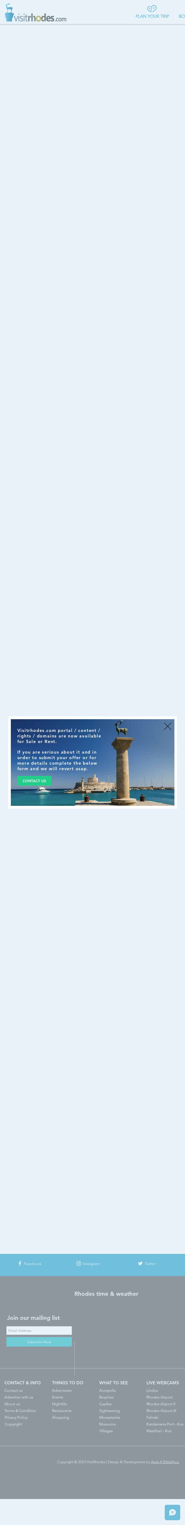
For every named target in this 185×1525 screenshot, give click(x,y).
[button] (167, 726)
